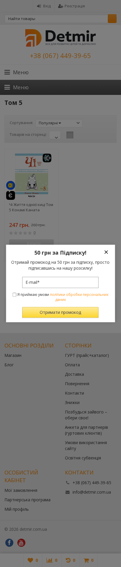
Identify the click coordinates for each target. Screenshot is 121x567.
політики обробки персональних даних (79, 297)
